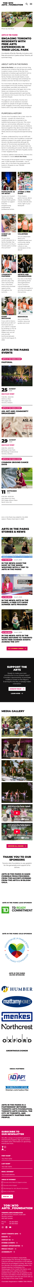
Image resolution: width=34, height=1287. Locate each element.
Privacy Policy (7, 1249)
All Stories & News (15, 648)
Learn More (15, 693)
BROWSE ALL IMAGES (15, 846)
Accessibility (7, 1252)
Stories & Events (8, 1243)
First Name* (6, 1156)
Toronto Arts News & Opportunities (15, 1182)
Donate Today (15, 689)
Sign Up (6, 1196)
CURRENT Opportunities (11, 1246)
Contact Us (6, 1240)
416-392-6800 (13, 1222)
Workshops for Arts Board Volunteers (16, 1188)
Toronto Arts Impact (10, 1185)
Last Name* (6, 1164)
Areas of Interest (9, 1179)
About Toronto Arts (10, 1234)
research (11, 140)
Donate (5, 1237)
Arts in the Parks (9, 1191)
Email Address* (8, 1171)
